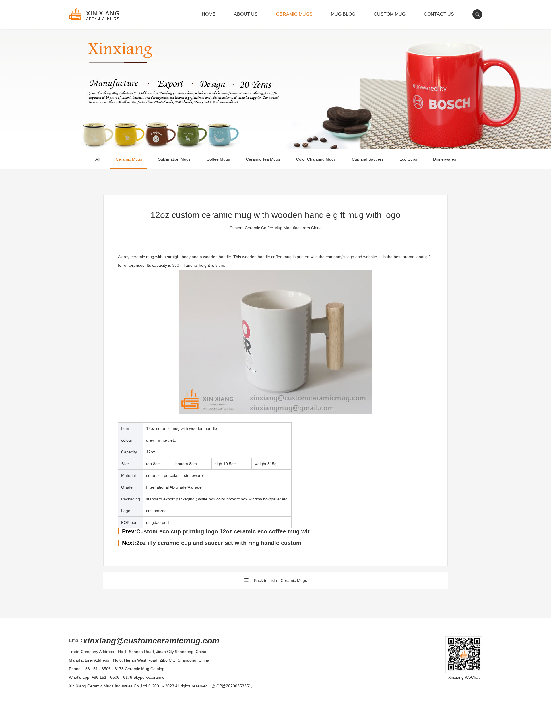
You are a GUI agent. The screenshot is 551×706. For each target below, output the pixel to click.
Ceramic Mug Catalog (144, 668)
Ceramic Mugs (129, 159)
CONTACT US (439, 14)
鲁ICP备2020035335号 (232, 686)
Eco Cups (408, 159)
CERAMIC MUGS (294, 14)
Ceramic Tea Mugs (263, 159)
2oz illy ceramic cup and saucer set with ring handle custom (218, 543)
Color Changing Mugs (316, 159)
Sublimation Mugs (174, 159)
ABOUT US (246, 14)
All (97, 159)
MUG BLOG (343, 14)
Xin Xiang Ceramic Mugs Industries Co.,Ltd (108, 686)
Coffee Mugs (218, 159)
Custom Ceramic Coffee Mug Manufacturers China (276, 227)
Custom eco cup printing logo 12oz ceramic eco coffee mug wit (223, 531)
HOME (209, 14)
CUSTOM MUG (390, 14)
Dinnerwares (444, 159)
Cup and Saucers (367, 159)
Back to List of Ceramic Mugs (280, 580)
